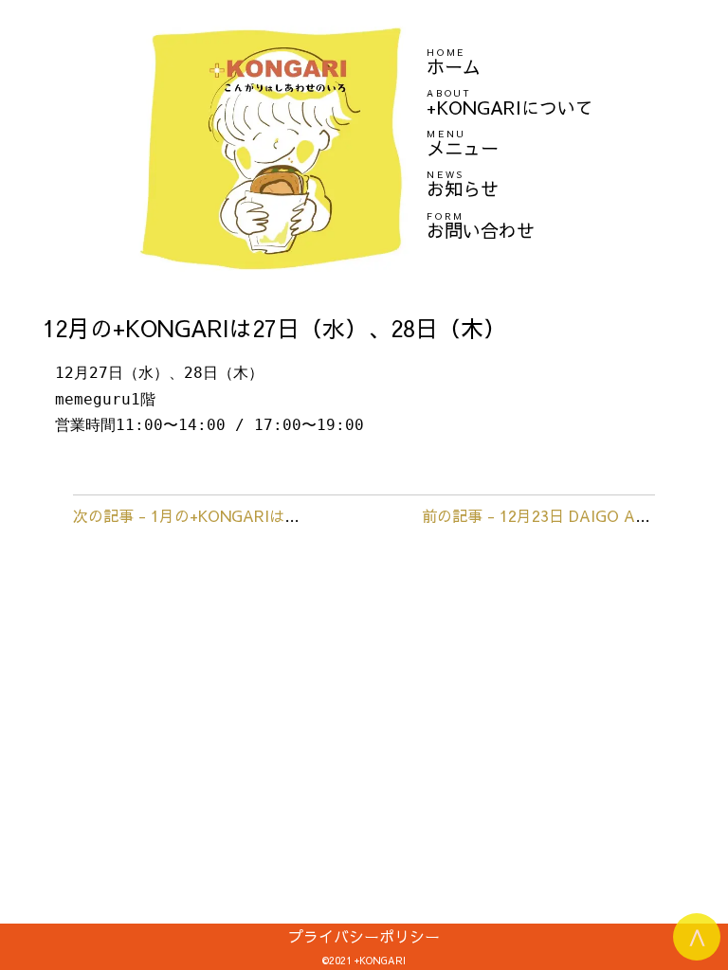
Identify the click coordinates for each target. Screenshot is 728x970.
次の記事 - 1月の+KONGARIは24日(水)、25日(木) (245, 515)
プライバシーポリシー (364, 935)
